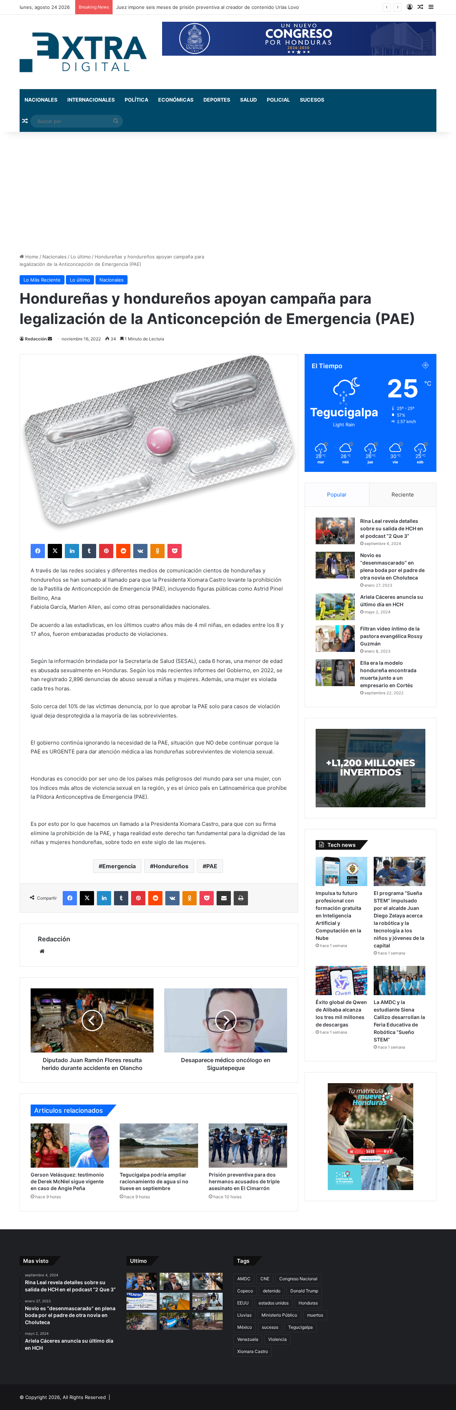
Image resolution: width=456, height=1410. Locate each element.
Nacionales (41, 100)
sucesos (270, 1327)
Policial (278, 100)
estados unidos (274, 1303)
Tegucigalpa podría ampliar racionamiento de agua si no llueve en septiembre (154, 1181)
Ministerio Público (279, 1315)
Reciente (403, 494)
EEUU (243, 1303)
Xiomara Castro (252, 1351)
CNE (264, 1278)
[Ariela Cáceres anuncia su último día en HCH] (335, 606)
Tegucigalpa (300, 1327)
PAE (211, 866)
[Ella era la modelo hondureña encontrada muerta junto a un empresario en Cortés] (335, 672)
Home (31, 256)
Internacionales (91, 100)
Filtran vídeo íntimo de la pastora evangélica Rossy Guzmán (391, 636)
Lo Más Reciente (42, 280)
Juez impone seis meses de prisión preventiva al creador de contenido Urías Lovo (207, 7)
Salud (248, 100)
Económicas (175, 100)
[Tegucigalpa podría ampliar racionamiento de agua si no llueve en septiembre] (159, 1145)
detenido (271, 1290)
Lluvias (244, 1315)
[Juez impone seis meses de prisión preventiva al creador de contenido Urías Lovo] (141, 1281)
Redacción (36, 338)
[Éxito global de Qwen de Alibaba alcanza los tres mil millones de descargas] (341, 980)
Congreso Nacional (298, 1278)
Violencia (277, 1339)
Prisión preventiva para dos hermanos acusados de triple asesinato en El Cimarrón (244, 1181)
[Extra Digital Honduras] (85, 52)
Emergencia (119, 866)
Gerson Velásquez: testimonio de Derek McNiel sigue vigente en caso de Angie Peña (67, 1181)
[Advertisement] (228, 192)
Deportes (216, 100)
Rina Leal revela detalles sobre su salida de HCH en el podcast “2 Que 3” (391, 528)
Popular (337, 494)
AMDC (243, 1278)
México (244, 1327)
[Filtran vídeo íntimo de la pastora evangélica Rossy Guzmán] (335, 638)
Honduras (308, 1303)
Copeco (245, 1290)
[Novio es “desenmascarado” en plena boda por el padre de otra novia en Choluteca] (335, 565)
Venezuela (247, 1339)
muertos (315, 1315)
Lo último (81, 256)
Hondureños (171, 866)
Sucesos (312, 100)
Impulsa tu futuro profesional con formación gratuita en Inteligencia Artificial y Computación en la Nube (338, 915)
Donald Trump (304, 1290)
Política (136, 100)
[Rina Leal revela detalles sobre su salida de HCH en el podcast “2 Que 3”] (335, 531)
